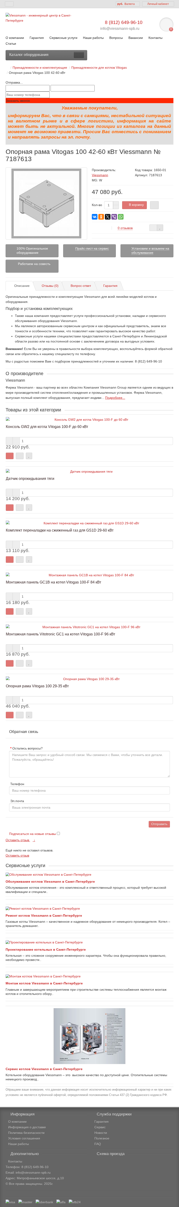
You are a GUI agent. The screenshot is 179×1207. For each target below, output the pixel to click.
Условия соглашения (24, 1138)
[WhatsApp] (121, 217)
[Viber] (114, 217)
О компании (15, 38)
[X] (107, 217)
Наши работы (94, 38)
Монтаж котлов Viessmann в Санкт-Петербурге (44, 983)
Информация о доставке (27, 1127)
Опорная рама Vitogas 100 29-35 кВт (37, 686)
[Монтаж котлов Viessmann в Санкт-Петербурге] (89, 976)
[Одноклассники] (101, 217)
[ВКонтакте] (94, 217)
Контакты (155, 38)
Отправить (159, 824)
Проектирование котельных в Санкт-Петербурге (46, 949)
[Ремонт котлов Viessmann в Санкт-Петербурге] (89, 908)
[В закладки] (160, 227)
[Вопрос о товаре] (153, 227)
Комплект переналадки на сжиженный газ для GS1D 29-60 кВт (60, 530)
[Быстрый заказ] (154, 205)
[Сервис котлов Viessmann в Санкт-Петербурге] (89, 1036)
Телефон (17, 784)
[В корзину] (10, 456)
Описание (22, 286)
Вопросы (116, 38)
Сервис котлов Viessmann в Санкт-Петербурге (44, 1069)
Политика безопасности (26, 1133)
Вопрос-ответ (81, 286)
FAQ (97, 1144)
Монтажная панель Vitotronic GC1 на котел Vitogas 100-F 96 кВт (60, 634)
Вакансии (135, 38)
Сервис (100, 1127)
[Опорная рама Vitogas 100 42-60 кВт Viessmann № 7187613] (46, 203)
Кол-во (97, 205)
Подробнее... (115, 398)
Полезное (101, 1138)
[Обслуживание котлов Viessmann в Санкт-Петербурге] (89, 874)
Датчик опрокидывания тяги (30, 478)
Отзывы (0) (50, 286)
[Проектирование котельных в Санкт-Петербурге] (89, 942)
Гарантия (37, 38)
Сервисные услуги (63, 38)
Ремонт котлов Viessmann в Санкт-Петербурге (44, 915)
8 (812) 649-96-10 (123, 22)
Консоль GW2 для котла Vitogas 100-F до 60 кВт (47, 426)
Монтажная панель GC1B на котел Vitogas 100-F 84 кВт (53, 582)
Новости (100, 1133)
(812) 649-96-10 (36, 1167)
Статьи (11, 43)
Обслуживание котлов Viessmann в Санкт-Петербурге (50, 881)
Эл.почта (17, 801)
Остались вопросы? (27, 748)
